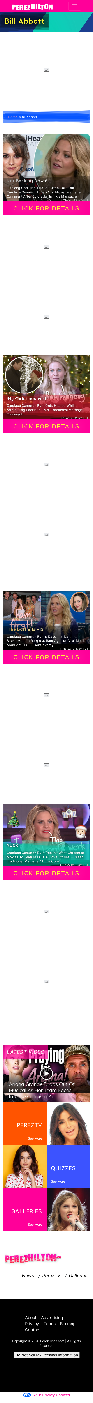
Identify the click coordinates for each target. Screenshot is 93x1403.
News (28, 1275)
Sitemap (68, 1323)
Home (12, 117)
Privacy (32, 1323)
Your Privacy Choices (51, 1395)
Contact (33, 1329)
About (31, 1317)
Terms (50, 1323)
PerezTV (51, 1275)
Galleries (78, 1275)
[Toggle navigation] (74, 6)
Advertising (52, 1317)
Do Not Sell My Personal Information (46, 1355)
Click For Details (46, 208)
